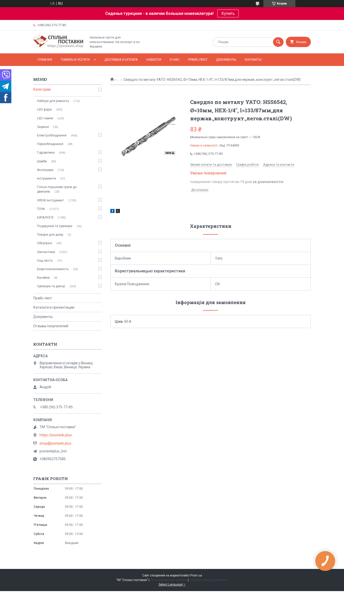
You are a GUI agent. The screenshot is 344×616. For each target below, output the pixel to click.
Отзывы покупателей (50, 326)
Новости (153, 59)
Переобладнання (50, 144)
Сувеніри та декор (51, 286)
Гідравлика (46, 152)
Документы (226, 59)
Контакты (253, 59)
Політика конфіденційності (208, 580)
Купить (228, 13)
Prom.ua (196, 575)
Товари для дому (50, 234)
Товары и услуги (75, 59)
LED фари (44, 109)
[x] (118, 212)
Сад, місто (45, 260)
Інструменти (46, 178)
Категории (42, 89)
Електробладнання (51, 135)
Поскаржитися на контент (168, 580)
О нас (174, 59)
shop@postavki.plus (55, 443)
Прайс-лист (198, 59)
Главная (45, 59)
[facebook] (112, 212)
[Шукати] (278, 42)
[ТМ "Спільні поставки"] (58, 47)
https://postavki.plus (56, 435)
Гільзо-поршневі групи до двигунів (57, 189)
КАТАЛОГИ (45, 217)
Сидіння (43, 127)
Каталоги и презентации (53, 307)
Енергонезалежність (53, 269)
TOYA (41, 209)
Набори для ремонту (53, 101)
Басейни (43, 277)
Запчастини (46, 252)
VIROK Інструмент (50, 200)
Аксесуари (45, 170)
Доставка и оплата (121, 59)
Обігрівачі (44, 243)
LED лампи (45, 118)
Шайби (42, 161)
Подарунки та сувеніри (54, 226)
